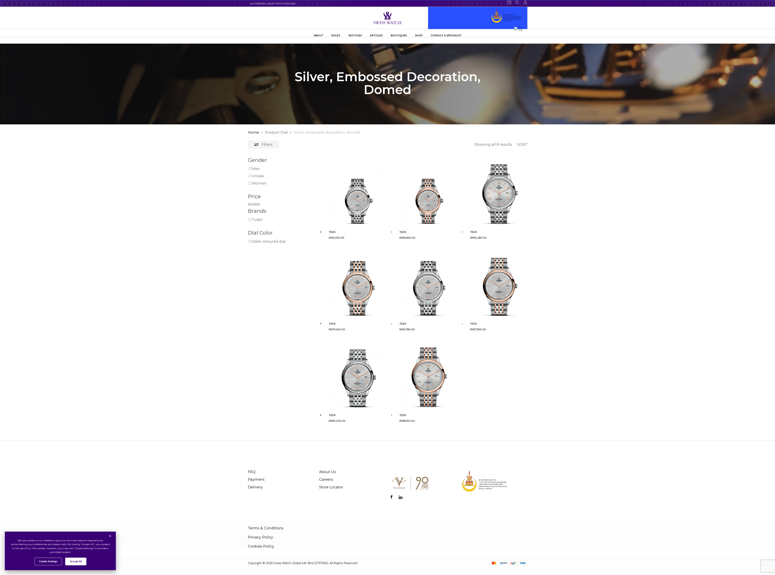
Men (256, 169)
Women (259, 183)
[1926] (357, 191)
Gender (257, 160)
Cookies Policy (261, 546)
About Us (327, 472)
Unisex (258, 176)
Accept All (76, 561)
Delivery (255, 487)
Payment (256, 479)
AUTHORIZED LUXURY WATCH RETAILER (273, 3)
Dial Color (260, 233)
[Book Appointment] (509, 2)
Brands (257, 211)
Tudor (257, 219)
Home (253, 132)
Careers (326, 479)
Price (254, 196)
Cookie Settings (48, 561)
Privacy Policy (260, 537)
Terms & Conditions (266, 528)
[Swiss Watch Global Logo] (388, 18)
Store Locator (331, 487)
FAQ (252, 472)
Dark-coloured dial (269, 241)
